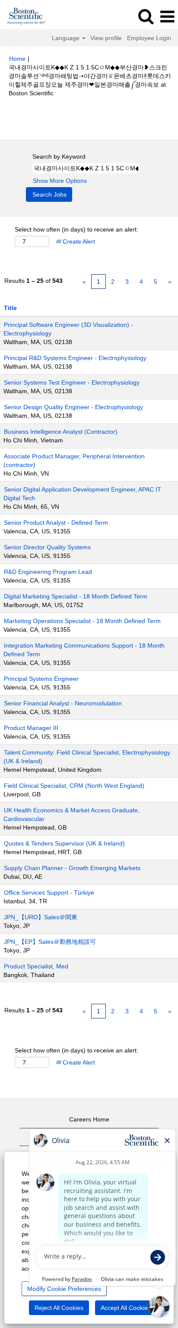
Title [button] (10, 307)
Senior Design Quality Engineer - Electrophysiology (73, 407)
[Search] (145, 16)
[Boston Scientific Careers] (23, 16)
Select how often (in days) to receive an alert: (76, 229)
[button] (167, 16)
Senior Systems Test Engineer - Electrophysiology (72, 382)
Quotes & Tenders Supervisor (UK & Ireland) (64, 843)
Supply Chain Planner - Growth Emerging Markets (72, 867)
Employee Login (149, 37)
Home (17, 58)
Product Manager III (31, 727)
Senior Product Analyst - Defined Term (56, 522)
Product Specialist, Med (36, 966)
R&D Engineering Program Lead (48, 571)
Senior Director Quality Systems (47, 547)
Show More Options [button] (60, 180)
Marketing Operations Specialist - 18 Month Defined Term (82, 620)
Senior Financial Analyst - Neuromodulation (63, 703)
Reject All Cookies (59, 1307)
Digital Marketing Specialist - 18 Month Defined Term (75, 596)
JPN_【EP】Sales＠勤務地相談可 (50, 941)
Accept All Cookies (126, 1307)
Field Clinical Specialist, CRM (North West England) (74, 785)
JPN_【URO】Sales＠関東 (40, 917)
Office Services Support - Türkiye (49, 892)
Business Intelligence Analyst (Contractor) (61, 431)
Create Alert (78, 241)
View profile (106, 37)
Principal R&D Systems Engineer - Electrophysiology (75, 357)
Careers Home (89, 1119)
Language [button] (66, 37)
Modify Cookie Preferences (64, 1288)
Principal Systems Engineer (41, 678)
